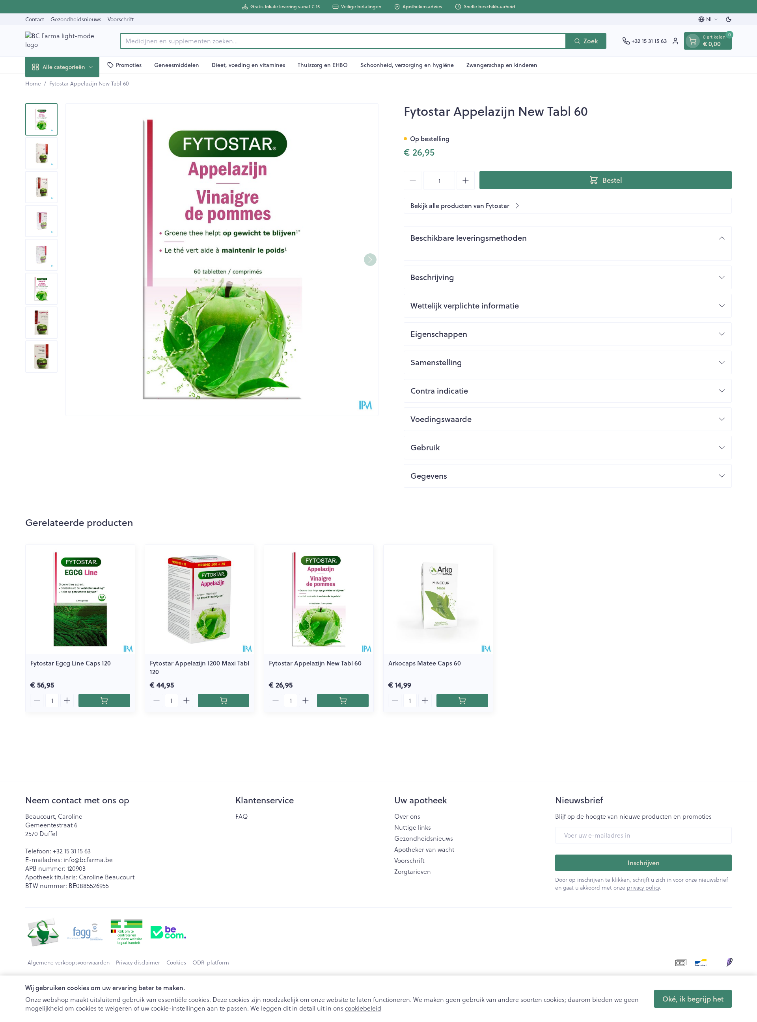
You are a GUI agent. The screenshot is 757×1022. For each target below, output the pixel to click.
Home (33, 83)
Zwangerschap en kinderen (501, 65)
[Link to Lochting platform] (729, 962)
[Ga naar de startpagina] (64, 41)
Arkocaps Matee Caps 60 (424, 662)
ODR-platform (210, 962)
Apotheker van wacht (424, 849)
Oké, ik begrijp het (692, 999)
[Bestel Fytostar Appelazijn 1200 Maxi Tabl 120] (224, 700)
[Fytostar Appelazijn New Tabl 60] (318, 599)
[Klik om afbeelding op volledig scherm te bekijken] (222, 260)
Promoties (129, 65)
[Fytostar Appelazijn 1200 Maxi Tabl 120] (199, 599)
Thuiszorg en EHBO (323, 65)
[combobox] (343, 41)
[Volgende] (370, 259)
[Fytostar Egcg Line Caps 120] (80, 599)
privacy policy (643, 887)
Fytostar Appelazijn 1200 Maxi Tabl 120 (199, 667)
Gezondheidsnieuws (75, 19)
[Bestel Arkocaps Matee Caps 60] (462, 700)
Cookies (176, 962)
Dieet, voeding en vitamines (248, 65)
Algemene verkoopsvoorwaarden (69, 962)
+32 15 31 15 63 (72, 850)
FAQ (241, 816)
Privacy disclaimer (138, 962)
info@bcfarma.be (88, 859)
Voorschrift (121, 19)
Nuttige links (412, 827)
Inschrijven (644, 862)
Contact (34, 19)
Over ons (407, 816)
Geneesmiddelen (176, 65)
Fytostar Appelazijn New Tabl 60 (315, 662)
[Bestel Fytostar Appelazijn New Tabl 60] (343, 700)
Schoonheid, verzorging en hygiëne (407, 65)
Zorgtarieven (412, 871)
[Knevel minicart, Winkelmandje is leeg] (693, 41)
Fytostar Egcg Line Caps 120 (70, 662)
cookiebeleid (363, 1008)
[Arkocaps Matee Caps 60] (438, 599)
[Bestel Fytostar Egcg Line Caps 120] (104, 700)
